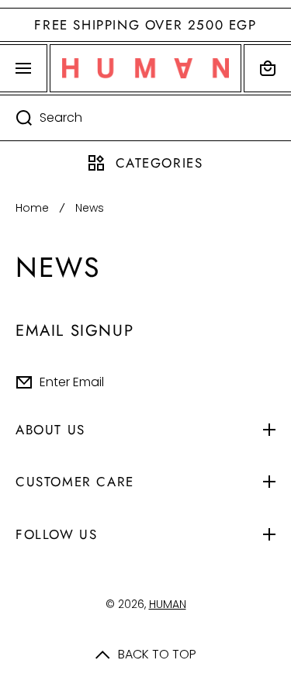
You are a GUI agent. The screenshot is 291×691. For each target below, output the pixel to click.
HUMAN (167, 604)
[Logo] (145, 68)
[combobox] (145, 118)
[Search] (16, 118)
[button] (267, 68)
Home (32, 208)
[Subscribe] (267, 382)
